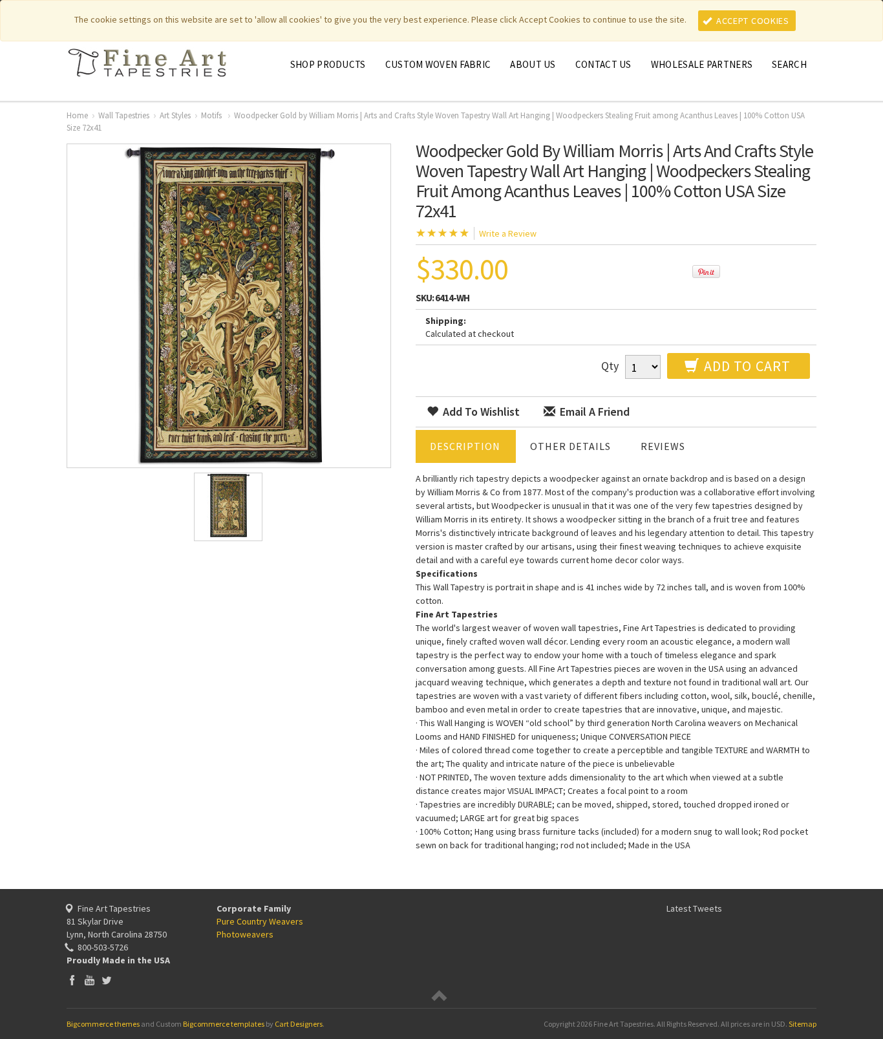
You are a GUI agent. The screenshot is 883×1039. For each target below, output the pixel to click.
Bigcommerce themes (103, 1024)
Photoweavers (245, 934)
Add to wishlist (480, 411)
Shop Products (328, 64)
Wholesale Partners (701, 64)
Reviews (663, 446)
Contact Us (603, 64)
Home (77, 115)
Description (465, 446)
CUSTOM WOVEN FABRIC (438, 64)
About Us (532, 64)
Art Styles (175, 115)
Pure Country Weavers (260, 921)
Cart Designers (299, 1024)
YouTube (89, 979)
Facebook (72, 979)
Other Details (570, 446)
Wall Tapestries (123, 115)
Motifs (212, 115)
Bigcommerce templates (223, 1024)
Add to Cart (746, 366)
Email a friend (593, 411)
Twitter (106, 979)
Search (789, 64)
